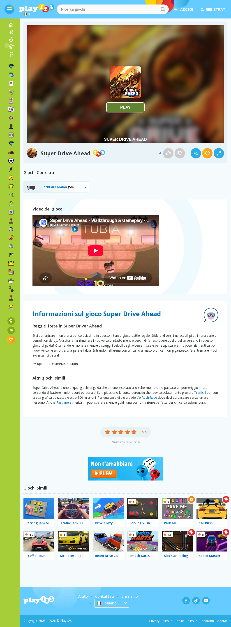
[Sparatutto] (11, 195)
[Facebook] (186, 600)
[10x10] (11, 135)
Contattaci (104, 596)
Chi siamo (129, 596)
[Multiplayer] (11, 297)
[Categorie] (11, 54)
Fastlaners (64, 402)
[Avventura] (11, 178)
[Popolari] (11, 39)
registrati (216, 9)
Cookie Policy (184, 621)
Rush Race (149, 397)
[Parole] (11, 212)
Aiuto (83, 596)
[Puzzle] (11, 75)
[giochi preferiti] (11, 339)
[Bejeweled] (11, 143)
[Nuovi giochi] (11, 32)
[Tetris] (11, 272)
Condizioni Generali (213, 621)
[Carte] (11, 100)
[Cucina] (11, 280)
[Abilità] (11, 169)
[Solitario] (11, 109)
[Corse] (11, 255)
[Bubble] (11, 92)
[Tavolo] (11, 229)
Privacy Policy (159, 621)
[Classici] (11, 246)
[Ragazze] (11, 306)
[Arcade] (11, 220)
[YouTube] (206, 600)
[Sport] (11, 237)
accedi (186, 9)
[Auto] (11, 152)
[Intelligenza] (11, 118)
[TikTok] (196, 600)
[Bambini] (11, 203)
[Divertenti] (11, 186)
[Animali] (11, 289)
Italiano (110, 603)
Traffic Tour (203, 392)
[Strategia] (11, 263)
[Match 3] (11, 66)
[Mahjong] (11, 83)
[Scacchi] (11, 126)
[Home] (11, 25)
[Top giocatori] (11, 46)
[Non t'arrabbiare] (125, 479)
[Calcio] (11, 160)
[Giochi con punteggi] (11, 321)
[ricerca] (163, 9)
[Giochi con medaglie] (11, 330)
